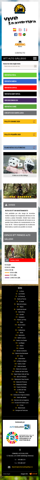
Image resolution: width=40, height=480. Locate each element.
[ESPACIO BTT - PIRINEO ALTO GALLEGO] (20, 14)
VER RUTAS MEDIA (10, 81)
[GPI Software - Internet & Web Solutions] (33, 474)
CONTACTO (20, 53)
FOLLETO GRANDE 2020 (12, 121)
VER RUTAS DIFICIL (10, 87)
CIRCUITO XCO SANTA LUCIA (14, 113)
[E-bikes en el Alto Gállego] (20, 164)
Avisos (11, 204)
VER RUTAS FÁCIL (10, 75)
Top (1, 477)
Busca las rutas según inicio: (12, 64)
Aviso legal (6, 474)
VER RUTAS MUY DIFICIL (12, 94)
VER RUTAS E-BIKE (10, 106)
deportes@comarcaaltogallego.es (22, 467)
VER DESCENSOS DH (11, 100)
